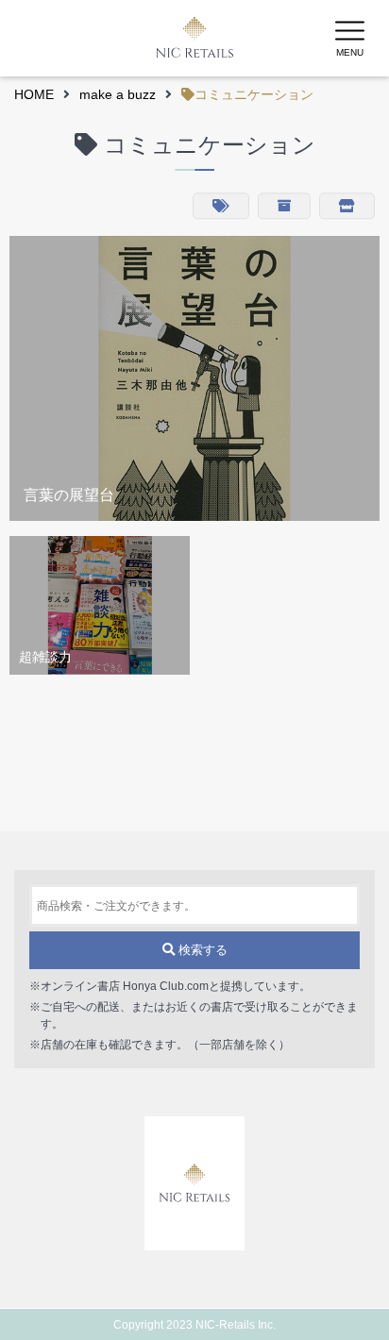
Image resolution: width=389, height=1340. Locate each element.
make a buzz (117, 95)
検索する (201, 950)
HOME (34, 95)
